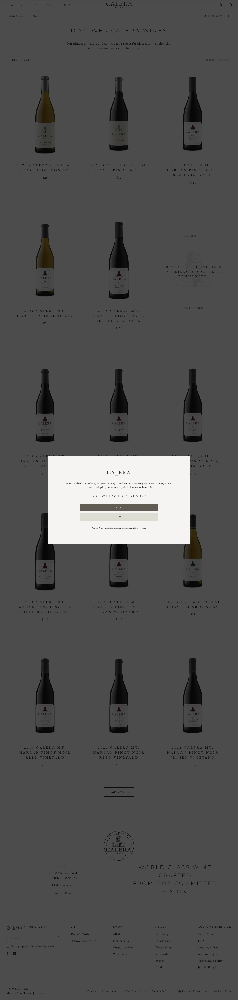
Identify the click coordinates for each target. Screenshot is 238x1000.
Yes (119, 507)
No (119, 517)
